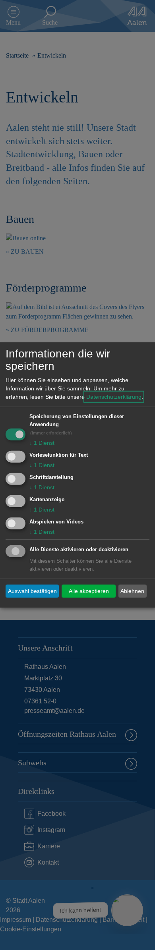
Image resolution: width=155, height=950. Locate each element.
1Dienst (41, 443)
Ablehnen (132, 591)
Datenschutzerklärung (113, 397)
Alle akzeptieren (89, 591)
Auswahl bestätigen (32, 591)
